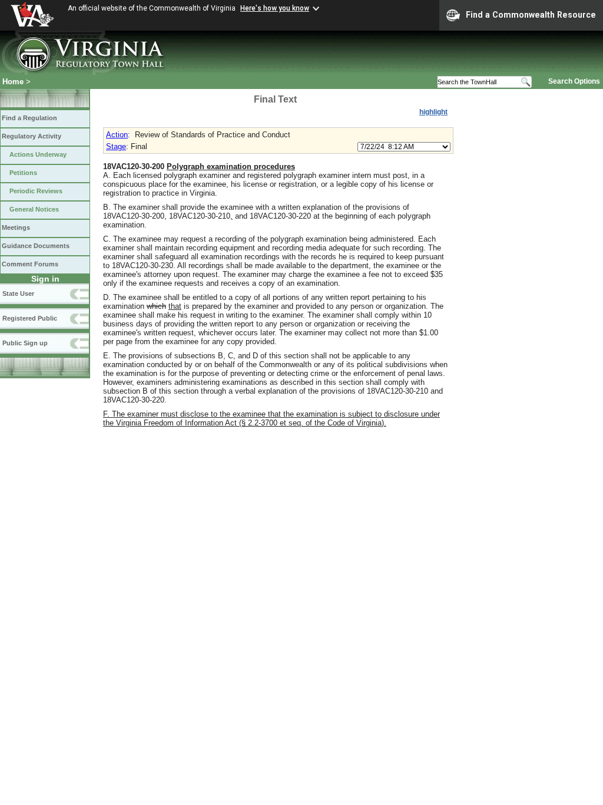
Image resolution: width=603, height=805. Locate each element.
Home (13, 81)
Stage (116, 146)
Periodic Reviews (35, 190)
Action (117, 134)
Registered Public (29, 318)
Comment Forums (30, 264)
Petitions (23, 172)
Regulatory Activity (31, 136)
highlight (433, 112)
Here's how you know (274, 8)
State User (18, 293)
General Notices (34, 209)
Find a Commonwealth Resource (531, 14)
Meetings (16, 227)
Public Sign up (25, 343)
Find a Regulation (29, 117)
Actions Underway (38, 154)
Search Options (574, 81)
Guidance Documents (35, 245)
